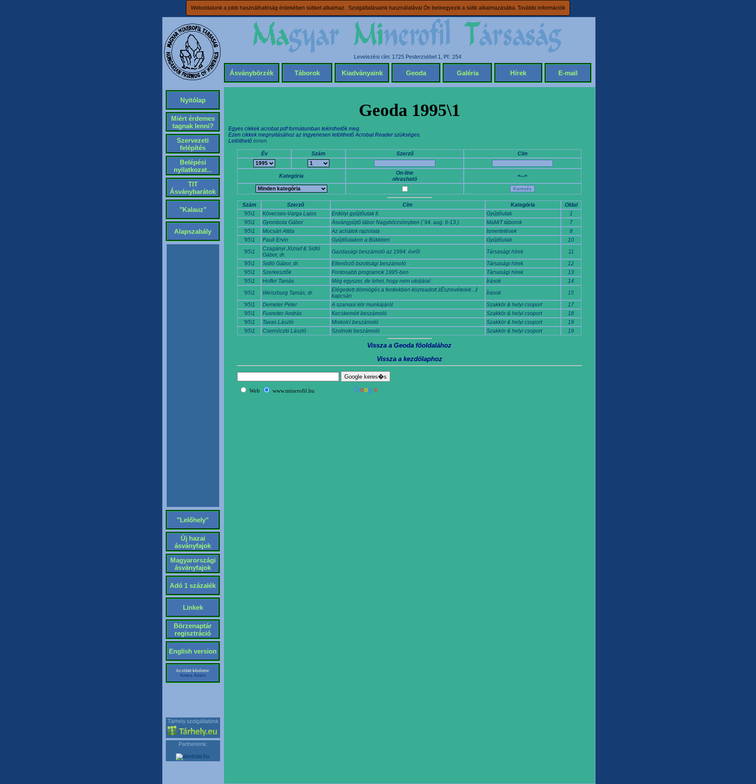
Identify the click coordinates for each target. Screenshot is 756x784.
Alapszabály (192, 231)
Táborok (307, 73)
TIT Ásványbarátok (193, 187)
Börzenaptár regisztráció (193, 629)
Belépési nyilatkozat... (193, 165)
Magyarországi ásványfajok (193, 563)
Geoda (416, 73)
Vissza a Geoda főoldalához (409, 345)
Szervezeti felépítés (193, 144)
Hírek (518, 73)
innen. (260, 141)
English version (193, 651)
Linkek (193, 607)
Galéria (468, 73)
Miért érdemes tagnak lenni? (193, 122)
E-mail (568, 73)
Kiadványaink (362, 73)
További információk (541, 8)
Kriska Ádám (193, 675)
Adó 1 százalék (193, 585)
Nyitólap (193, 100)
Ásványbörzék (251, 73)
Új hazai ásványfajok (193, 541)
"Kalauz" (192, 209)
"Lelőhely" (193, 520)
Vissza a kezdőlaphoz (409, 358)
